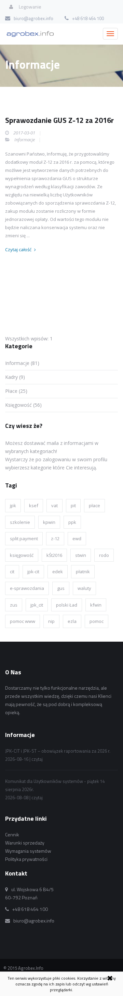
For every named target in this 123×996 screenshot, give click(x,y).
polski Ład (66, 605)
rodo (104, 555)
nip (51, 621)
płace (94, 505)
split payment (24, 538)
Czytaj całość (18, 249)
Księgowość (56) (23, 405)
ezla (72, 621)
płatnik (83, 571)
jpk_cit (36, 605)
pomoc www (22, 621)
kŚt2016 (54, 555)
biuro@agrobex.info (33, 18)
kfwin (95, 605)
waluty (84, 588)
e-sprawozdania (27, 588)
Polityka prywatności (26, 859)
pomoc (97, 621)
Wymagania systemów (28, 850)
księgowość (21, 555)
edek (57, 571)
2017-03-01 (24, 133)
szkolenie (20, 522)
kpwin (49, 522)
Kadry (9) (15, 377)
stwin (80, 555)
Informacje (24, 139)
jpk (13, 505)
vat (54, 505)
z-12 (55, 538)
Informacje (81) (22, 363)
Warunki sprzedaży (24, 842)
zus (13, 605)
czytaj (37, 759)
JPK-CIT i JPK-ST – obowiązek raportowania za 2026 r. (57, 751)
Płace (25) (16, 391)
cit (12, 571)
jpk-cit (33, 571)
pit (73, 505)
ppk (72, 522)
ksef (33, 505)
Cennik (12, 834)
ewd (76, 538)
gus (61, 588)
